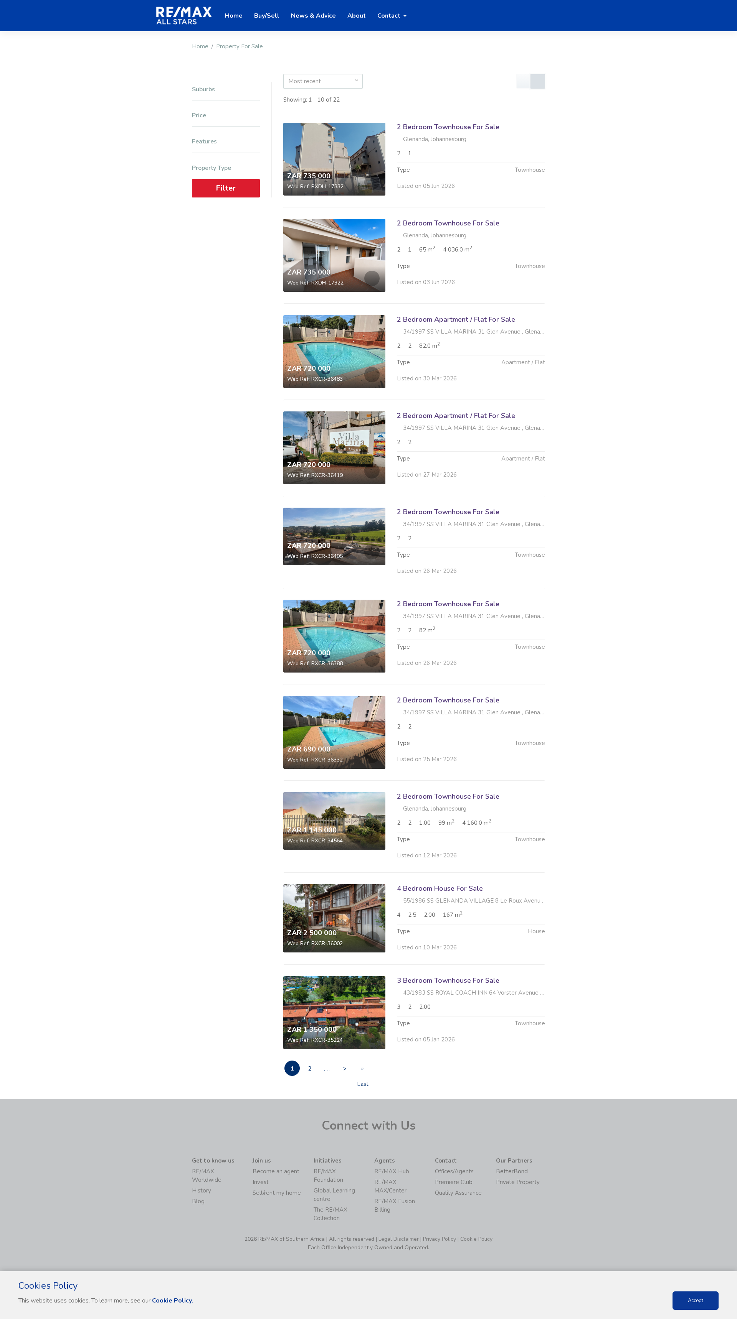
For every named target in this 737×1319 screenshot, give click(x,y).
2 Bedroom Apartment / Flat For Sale (456, 319)
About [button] (356, 16)
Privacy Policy (439, 1239)
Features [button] (204, 141)
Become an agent (276, 1171)
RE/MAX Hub (391, 1171)
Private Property (518, 1182)
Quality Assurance (458, 1193)
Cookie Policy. (172, 1300)
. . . (327, 1068)
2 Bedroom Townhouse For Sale (448, 127)
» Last (362, 1070)
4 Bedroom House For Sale (440, 888)
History (201, 1190)
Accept (695, 1300)
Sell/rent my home (277, 1193)
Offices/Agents (454, 1171)
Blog (198, 1201)
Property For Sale (239, 46)
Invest (261, 1182)
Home (200, 46)
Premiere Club (454, 1182)
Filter (226, 188)
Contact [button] (389, 16)
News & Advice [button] (313, 16)
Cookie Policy (476, 1239)
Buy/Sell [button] (266, 16)
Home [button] (234, 16)
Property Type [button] (211, 168)
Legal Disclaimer (398, 1239)
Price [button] (199, 115)
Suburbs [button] (203, 89)
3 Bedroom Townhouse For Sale (448, 980)
